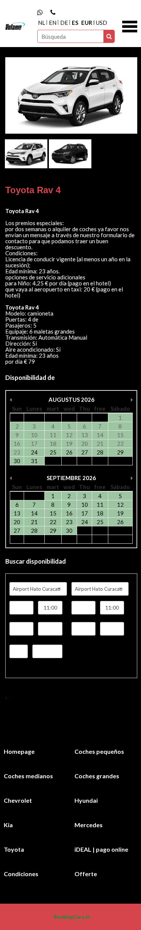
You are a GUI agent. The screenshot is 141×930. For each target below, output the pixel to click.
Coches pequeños (99, 751)
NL (41, 22)
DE (64, 22)
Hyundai (86, 800)
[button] (129, 25)
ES (75, 22)
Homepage (19, 751)
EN (52, 22)
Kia (8, 824)
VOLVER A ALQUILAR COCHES (42, 698)
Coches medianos (28, 775)
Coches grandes (96, 775)
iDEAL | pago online (101, 849)
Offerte (85, 873)
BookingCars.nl (72, 917)
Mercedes (88, 824)
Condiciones (21, 873)
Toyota (14, 849)
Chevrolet (18, 800)
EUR (86, 22)
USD (101, 22)
